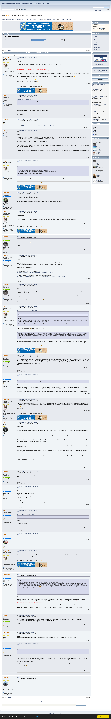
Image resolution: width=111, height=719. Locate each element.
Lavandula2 (7, 255)
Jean (104, 85)
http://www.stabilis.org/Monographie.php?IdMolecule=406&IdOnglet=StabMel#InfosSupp (40, 125)
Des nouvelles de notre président (99, 96)
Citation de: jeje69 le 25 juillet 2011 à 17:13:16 (25, 514)
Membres (95, 46)
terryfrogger (98, 175)
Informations (39, 717)
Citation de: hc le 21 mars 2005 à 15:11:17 (25, 99)
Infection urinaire (95, 89)
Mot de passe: (95, 26)
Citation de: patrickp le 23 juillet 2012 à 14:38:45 (26, 164)
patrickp (6, 192)
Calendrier (96, 42)
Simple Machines (61, 713)
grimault (6, 632)
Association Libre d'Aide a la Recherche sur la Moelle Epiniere (26, 3)
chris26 (50, 19)
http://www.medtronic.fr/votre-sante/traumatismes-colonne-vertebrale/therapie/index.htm (35, 272)
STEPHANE (98, 180)
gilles (101, 89)
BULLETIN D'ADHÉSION (100, 64)
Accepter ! (103, 717)
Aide (94, 39)
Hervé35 (102, 92)
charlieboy (98, 149)
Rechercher (96, 41)
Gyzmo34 (6, 58)
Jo (56, 19)
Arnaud (97, 146)
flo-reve (6, 677)
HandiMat (6, 95)
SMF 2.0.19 (50, 713)
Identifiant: (96, 24)
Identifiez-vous (97, 47)
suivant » (89, 48)
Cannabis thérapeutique (97, 104)
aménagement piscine (96, 101)
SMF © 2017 (55, 713)
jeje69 (5, 534)
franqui (6, 422)
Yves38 (6, 119)
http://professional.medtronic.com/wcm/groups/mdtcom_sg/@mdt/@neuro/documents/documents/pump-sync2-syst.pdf (41, 276)
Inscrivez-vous (97, 49)
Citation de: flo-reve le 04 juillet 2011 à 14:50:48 (26, 647)
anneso (54, 19)
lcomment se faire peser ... (97, 108)
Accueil (95, 36)
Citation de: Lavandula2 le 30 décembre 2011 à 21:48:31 (27, 310)
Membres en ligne (97, 131)
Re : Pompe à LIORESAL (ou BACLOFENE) (28, 57)
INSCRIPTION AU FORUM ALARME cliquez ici (100, 10)
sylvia (48, 19)
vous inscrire (22, 7)
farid (97, 169)
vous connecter (15, 7)
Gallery (95, 44)
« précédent (85, 48)
